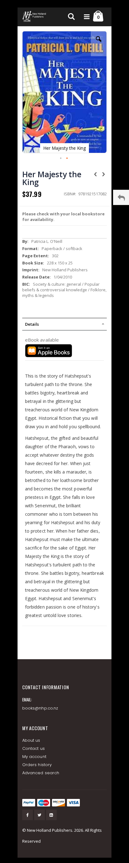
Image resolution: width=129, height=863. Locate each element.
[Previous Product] (95, 173)
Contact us (33, 748)
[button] (98, 43)
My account (34, 757)
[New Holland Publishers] (34, 17)
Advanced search (40, 773)
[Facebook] (27, 815)
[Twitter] (39, 815)
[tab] (64, 324)
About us (31, 740)
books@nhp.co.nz (40, 708)
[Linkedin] (51, 815)
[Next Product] (103, 173)
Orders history (37, 765)
